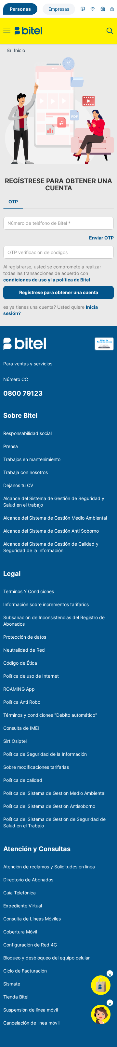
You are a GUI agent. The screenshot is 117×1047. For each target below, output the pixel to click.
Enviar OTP (101, 237)
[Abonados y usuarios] (82, 9)
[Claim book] (104, 348)
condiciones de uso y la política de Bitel (46, 279)
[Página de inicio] (10, 50)
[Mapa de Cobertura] (92, 9)
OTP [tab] (13, 201)
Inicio (19, 50)
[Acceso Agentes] (112, 9)
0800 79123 (23, 393)
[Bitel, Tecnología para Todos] (28, 30)
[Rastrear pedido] (102, 9)
